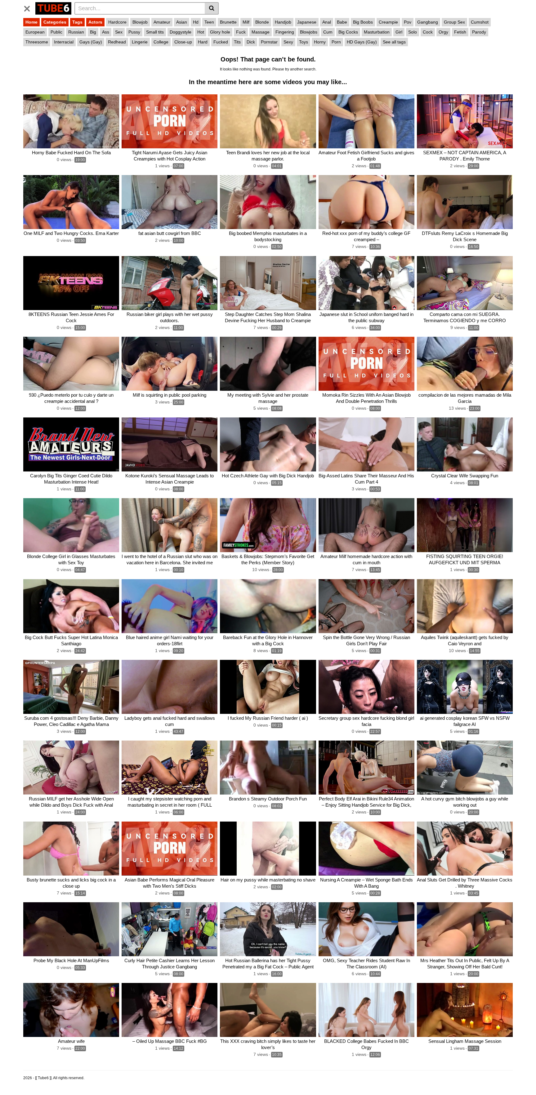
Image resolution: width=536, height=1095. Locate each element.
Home (31, 22)
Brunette (228, 22)
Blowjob (140, 22)
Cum (328, 31)
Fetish (460, 31)
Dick (251, 41)
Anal (326, 22)
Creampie (388, 22)
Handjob (283, 22)
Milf (246, 22)
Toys (303, 41)
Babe (342, 22)
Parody (479, 31)
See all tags (394, 41)
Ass (105, 31)
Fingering (284, 31)
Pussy (134, 31)
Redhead (117, 41)
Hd (196, 22)
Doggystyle (180, 31)
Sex (119, 31)
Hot (200, 31)
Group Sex (454, 22)
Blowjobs (308, 31)
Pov (407, 22)
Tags (77, 22)
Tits (237, 41)
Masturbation (377, 31)
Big (93, 31)
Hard (203, 41)
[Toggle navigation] (29, 7)
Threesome (36, 41)
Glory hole (220, 31)
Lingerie (140, 41)
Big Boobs (363, 22)
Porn (336, 41)
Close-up (183, 41)
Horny (320, 41)
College (161, 41)
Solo (412, 31)
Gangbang (427, 22)
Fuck (241, 31)
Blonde (262, 22)
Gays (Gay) (90, 41)
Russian (76, 31)
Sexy (288, 41)
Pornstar (269, 41)
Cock (428, 31)
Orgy (443, 31)
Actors (95, 22)
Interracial (64, 41)
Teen (209, 22)
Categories (54, 22)
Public (56, 31)
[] (212, 8)
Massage (261, 31)
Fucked (220, 41)
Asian (181, 22)
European (35, 31)
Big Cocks (348, 31)
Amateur (162, 22)
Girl (398, 31)
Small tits (155, 31)
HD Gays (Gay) (362, 41)
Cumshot (480, 22)
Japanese (306, 22)
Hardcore (117, 22)
